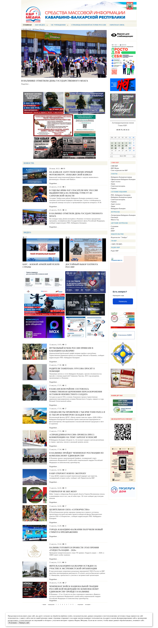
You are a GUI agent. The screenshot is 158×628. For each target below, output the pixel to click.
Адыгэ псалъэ (115, 181)
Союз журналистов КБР (119, 170)
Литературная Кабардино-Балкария (123, 215)
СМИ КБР (114, 166)
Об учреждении (57, 25)
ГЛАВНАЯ (27, 25)
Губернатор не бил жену (63, 491)
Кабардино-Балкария (118, 208)
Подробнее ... (25, 84)
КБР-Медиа (36, 29)
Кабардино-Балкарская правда (121, 177)
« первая (44, 604)
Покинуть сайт (24, 623)
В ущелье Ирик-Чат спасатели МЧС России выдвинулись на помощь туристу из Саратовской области (73, 193)
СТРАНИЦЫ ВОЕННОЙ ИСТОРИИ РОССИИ (88, 25)
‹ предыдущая (51, 604)
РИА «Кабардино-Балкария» (121, 195)
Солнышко (114, 226)
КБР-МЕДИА (39, 25)
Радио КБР (114, 251)
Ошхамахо (114, 217)
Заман (113, 184)
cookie (69, 616)
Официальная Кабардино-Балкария (123, 179)
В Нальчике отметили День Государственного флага (54, 80)
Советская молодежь (118, 186)
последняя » (88, 604)
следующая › (80, 604)
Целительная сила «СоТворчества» (69, 509)
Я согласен (13, 623)
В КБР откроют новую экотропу (67, 473)
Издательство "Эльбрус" (119, 237)
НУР (112, 228)
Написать (123, 301)
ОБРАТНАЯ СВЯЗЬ (117, 25)
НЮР (113, 231)
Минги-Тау (115, 220)
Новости (42, 29)
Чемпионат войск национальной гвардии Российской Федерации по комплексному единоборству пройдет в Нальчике (74, 589)
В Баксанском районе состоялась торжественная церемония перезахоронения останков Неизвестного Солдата (75, 391)
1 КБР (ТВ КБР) (116, 244)
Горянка (113, 188)
